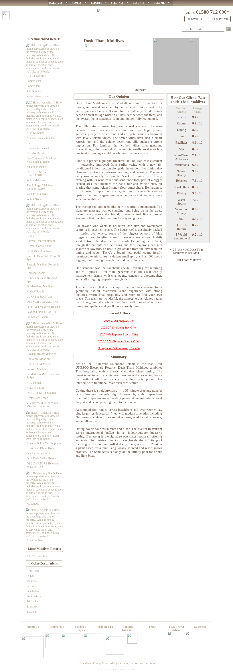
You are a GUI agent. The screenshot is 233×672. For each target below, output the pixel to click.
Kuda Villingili (35, 291)
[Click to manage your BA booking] (33, 657)
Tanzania (32, 606)
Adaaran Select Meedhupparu (44, 443)
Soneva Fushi (34, 80)
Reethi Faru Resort (37, 397)
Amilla (30, 235)
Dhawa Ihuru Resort (38, 453)
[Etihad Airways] (71, 650)
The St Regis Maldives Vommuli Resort (40, 187)
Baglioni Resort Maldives (41, 353)
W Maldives (34, 198)
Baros (30, 143)
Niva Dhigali (34, 382)
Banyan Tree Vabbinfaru (41, 240)
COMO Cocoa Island (39, 245)
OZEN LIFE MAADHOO (42, 301)
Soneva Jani (33, 85)
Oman (30, 586)
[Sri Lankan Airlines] (132, 642)
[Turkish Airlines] (115, 653)
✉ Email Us (195, 18)
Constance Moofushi (38, 358)
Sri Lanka (32, 601)
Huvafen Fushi (35, 153)
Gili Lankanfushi (36, 75)
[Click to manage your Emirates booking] (53, 647)
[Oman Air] (93, 650)
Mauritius (32, 581)
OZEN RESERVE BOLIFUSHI (37, 173)
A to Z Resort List (37, 556)
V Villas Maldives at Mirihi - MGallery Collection (43, 404)
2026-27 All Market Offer (119, 320)
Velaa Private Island (38, 96)
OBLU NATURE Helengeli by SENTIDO (43, 465)
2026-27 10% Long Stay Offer (119, 327)
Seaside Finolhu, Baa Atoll (42, 311)
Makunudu (33, 503)
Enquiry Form (220, 18)
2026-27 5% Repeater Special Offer (118, 341)
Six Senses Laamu (37, 317)
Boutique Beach (36, 540)
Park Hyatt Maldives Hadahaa (44, 306)
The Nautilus (34, 91)
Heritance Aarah (36, 272)
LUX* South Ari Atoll (39, 296)
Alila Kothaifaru (36, 132)
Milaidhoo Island (36, 166)
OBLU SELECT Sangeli (41, 392)
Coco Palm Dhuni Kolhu (41, 448)
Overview (141, 89)
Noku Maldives (35, 387)
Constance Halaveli (38, 148)
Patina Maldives (36, 180)
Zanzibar (32, 611)
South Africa (34, 596)
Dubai (30, 575)
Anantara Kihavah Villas (41, 138)
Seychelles (33, 591)
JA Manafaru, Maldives (40, 286)
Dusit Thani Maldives (39, 251)
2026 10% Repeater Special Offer (118, 334)
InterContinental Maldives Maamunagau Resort (41, 160)
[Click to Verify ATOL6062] (187, 633)
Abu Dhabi (33, 570)
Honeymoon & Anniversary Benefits (119, 348)
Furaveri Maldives (37, 369)
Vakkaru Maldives (37, 193)
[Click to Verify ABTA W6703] (169, 633)
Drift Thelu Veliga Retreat (41, 458)
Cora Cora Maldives (38, 364)
